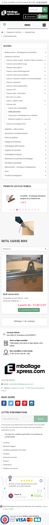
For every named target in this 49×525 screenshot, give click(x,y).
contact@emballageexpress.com (21, 384)
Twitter (10, 403)
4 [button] (20, 210)
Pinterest (24, 403)
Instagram (31, 403)
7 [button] (29, 210)
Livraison (6, 443)
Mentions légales (9, 446)
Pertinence (7, 249)
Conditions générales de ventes (14, 450)
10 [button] (38, 210)
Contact (6, 461)
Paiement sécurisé (10, 457)
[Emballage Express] (10, 13)
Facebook (4, 403)
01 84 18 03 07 (41, 2)
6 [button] (26, 210)
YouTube (17, 403)
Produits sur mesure (10, 468)
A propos (6, 454)
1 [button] (11, 210)
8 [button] (32, 210)
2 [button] (14, 210)
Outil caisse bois (11, 294)
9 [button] (35, 210)
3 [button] (17, 210)
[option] (24, 198)
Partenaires (7, 465)
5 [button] (23, 210)
